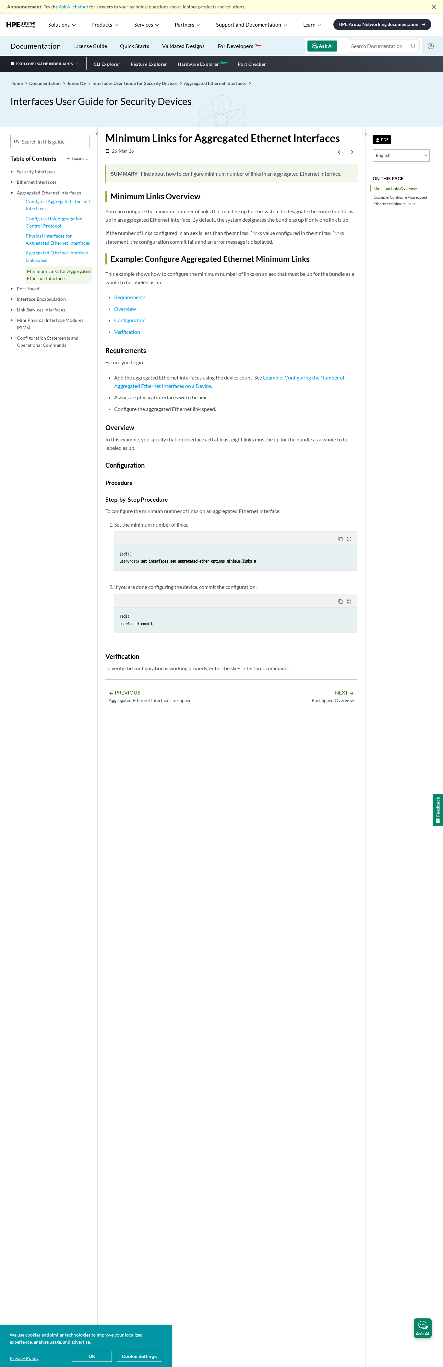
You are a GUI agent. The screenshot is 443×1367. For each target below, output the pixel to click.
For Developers (240, 46)
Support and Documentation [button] (248, 25)
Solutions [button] (59, 25)
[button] (423, 1328)
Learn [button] (309, 25)
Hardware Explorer (198, 64)
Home (17, 83)
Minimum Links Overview (395, 188)
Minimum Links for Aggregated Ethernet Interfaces (58, 274)
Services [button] (143, 25)
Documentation (35, 45)
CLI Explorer (107, 64)
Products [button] (101, 25)
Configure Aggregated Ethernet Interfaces (58, 205)
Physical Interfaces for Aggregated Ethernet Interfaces (58, 239)
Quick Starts (134, 46)
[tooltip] (382, 139)
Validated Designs (183, 46)
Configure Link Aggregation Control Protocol (54, 222)
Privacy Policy (24, 1358)
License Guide (90, 46)
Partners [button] (184, 25)
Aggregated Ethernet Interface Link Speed (57, 256)
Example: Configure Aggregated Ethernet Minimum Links (400, 200)
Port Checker (252, 64)
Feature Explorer (149, 64)
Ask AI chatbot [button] (73, 6)
